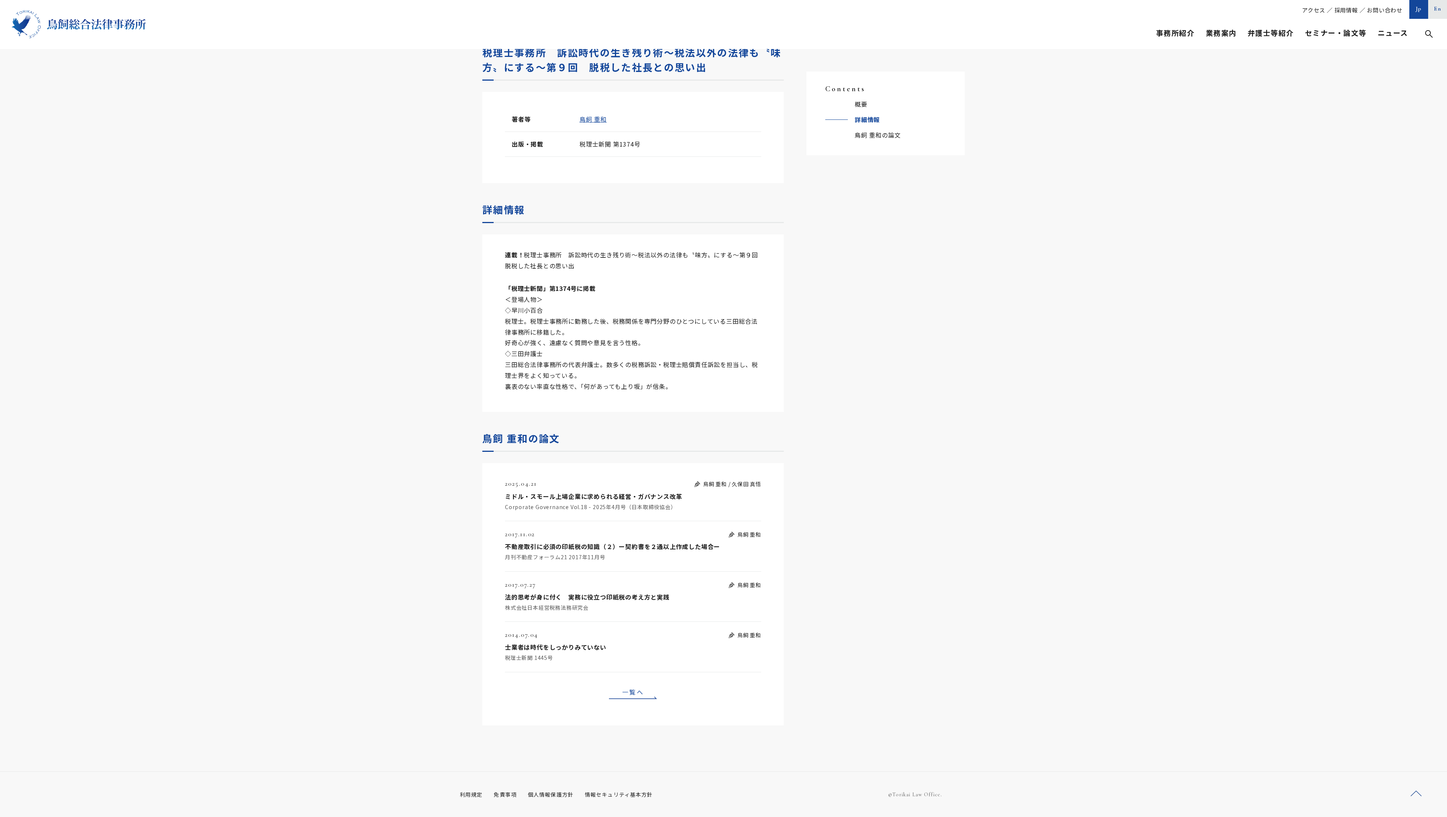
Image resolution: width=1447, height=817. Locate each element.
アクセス (1313, 10)
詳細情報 (867, 119)
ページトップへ (1416, 793)
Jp (1419, 8)
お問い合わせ (1385, 10)
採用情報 (1346, 10)
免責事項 (505, 794)
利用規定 (471, 794)
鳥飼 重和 (593, 119)
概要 (861, 104)
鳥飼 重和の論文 (878, 134)
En (1438, 8)
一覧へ (633, 691)
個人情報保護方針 (551, 794)
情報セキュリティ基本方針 (619, 794)
